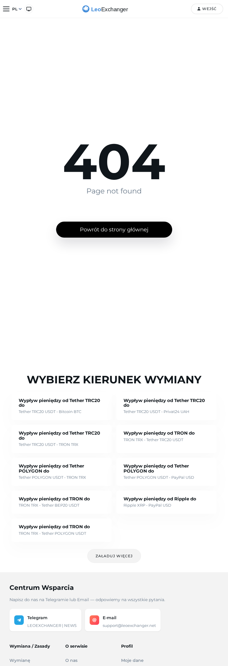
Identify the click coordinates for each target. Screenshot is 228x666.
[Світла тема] (28, 8)
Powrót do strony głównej (114, 229)
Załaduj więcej (114, 556)
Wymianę (20, 660)
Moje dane (132, 660)
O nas (71, 660)
